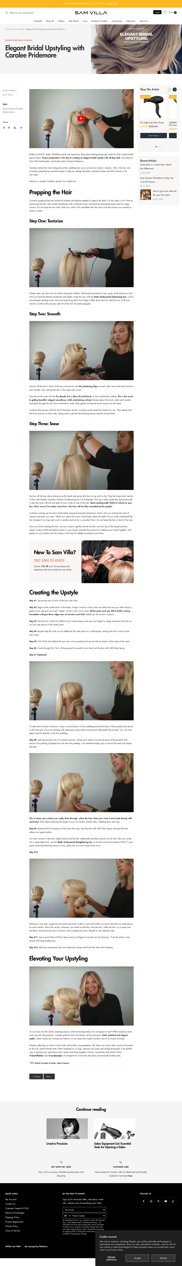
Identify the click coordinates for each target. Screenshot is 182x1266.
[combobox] (67, 1215)
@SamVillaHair (36, 1056)
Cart (172, 12)
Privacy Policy (117, 1249)
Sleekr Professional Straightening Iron (74, 842)
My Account (10, 1199)
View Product (154, 135)
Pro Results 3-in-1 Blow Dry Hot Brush (74, 396)
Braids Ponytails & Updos (18, 40)
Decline (163, 1258)
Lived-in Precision (57, 1143)
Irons (85, 21)
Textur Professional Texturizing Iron (110, 297)
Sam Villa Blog (18, 29)
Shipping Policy (12, 1217)
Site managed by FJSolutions (36, 1246)
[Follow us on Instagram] (151, 1201)
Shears (61, 21)
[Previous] (170, 89)
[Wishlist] (165, 12)
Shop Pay (61, 1175)
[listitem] (4, 128)
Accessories (117, 21)
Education (130, 21)
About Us (144, 21)
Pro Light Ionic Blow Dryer (152, 123)
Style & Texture (9, 111)
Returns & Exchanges (14, 1212)
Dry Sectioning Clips (88, 386)
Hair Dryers (73, 21)
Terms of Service (12, 1230)
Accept (137, 1258)
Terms (85, 1234)
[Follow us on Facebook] (143, 1201)
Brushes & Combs (99, 21)
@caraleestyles (55, 1056)
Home (7, 29)
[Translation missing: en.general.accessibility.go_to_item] (156, 146)
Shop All (50, 21)
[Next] (175, 89)
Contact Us (10, 1203)
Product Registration (14, 1221)
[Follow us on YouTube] (165, 1201)
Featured (38, 21)
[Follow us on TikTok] (173, 1201)
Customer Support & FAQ (17, 1208)
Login (157, 12)
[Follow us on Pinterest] (158, 1201)
